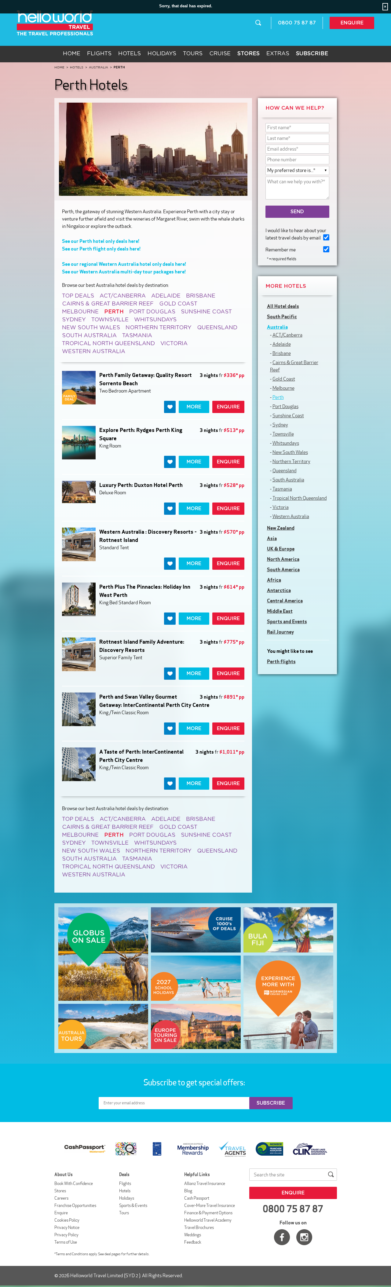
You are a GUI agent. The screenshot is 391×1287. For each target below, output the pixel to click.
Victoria (174, 343)
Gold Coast (178, 304)
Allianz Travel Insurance (204, 1183)
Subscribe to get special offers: (195, 1082)
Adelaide (166, 296)
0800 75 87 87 (297, 22)
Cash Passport (196, 1198)
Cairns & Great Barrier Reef (108, 304)
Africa (274, 580)
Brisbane (200, 296)
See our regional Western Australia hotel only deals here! (124, 264)
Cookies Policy (66, 1220)
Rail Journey (280, 632)
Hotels (129, 54)
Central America (285, 601)
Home (71, 54)
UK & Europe (280, 549)
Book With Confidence (73, 1183)
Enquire (352, 22)
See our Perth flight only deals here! (101, 249)
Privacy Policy (66, 1235)
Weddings (192, 1235)
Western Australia (93, 351)
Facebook (282, 1237)
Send (297, 211)
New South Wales (91, 328)
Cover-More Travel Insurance (209, 1205)
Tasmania (137, 335)
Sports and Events (287, 621)
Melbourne (80, 312)
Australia (277, 327)
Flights (99, 54)
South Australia (89, 335)
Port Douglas (152, 312)
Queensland (217, 328)
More (194, 406)
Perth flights (281, 661)
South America (283, 569)
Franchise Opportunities (75, 1205)
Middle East (280, 611)
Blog (188, 1191)
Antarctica (279, 590)
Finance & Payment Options (208, 1213)
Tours (193, 54)
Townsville (110, 320)
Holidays (162, 54)
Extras (277, 54)
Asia (272, 538)
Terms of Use (65, 1242)
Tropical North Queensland (108, 343)
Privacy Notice (66, 1227)
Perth (278, 397)
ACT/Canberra (123, 296)
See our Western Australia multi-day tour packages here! (124, 272)
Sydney (74, 320)
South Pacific (282, 316)
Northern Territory (159, 328)
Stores (60, 1191)
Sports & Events (133, 1205)
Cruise (220, 54)
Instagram (304, 1237)
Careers (61, 1198)
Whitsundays (155, 320)
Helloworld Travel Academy (208, 1220)
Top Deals (78, 296)
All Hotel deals (283, 306)
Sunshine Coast (206, 312)
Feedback (192, 1242)
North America (283, 559)
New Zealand (280, 528)
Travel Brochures (199, 1227)
